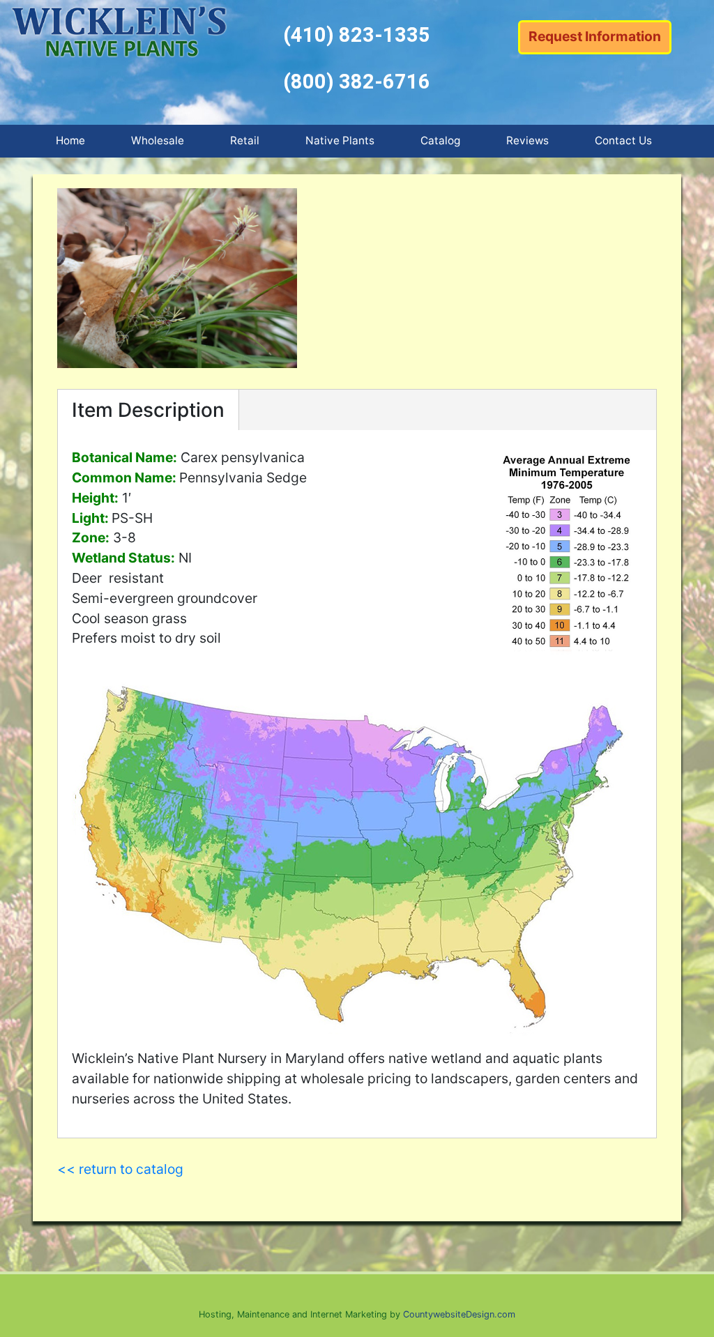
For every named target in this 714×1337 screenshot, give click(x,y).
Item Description (148, 410)
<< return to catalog (120, 1169)
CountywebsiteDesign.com (459, 1314)
